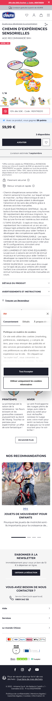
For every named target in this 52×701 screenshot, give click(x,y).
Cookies (26, 696)
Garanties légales (15, 696)
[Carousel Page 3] (34, 537)
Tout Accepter (26, 371)
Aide (4, 608)
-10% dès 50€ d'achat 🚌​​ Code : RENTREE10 (26, 3)
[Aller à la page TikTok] (29, 669)
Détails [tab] (26, 321)
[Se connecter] (33, 15)
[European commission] (31, 650)
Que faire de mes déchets (30, 679)
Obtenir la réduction (26, 572)
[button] (26, 69)
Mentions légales (38, 694)
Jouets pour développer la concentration (19, 24)
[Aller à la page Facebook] (15, 669)
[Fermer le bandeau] (48, 314)
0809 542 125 (22, 599)
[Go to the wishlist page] (26, 15)
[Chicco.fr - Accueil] (8, 15)
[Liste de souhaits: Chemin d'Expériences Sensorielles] (46, 142)
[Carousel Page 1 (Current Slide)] (18, 537)
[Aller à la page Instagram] (22, 669)
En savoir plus (26, 440)
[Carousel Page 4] (39, 537)
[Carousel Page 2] (29, 537)
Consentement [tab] (10, 321)
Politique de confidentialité (17, 694)
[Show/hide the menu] (48, 15)
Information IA (38, 696)
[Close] (49, 2)
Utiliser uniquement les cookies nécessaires (26, 383)
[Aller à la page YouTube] (37, 669)
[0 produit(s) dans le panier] (41, 15)
